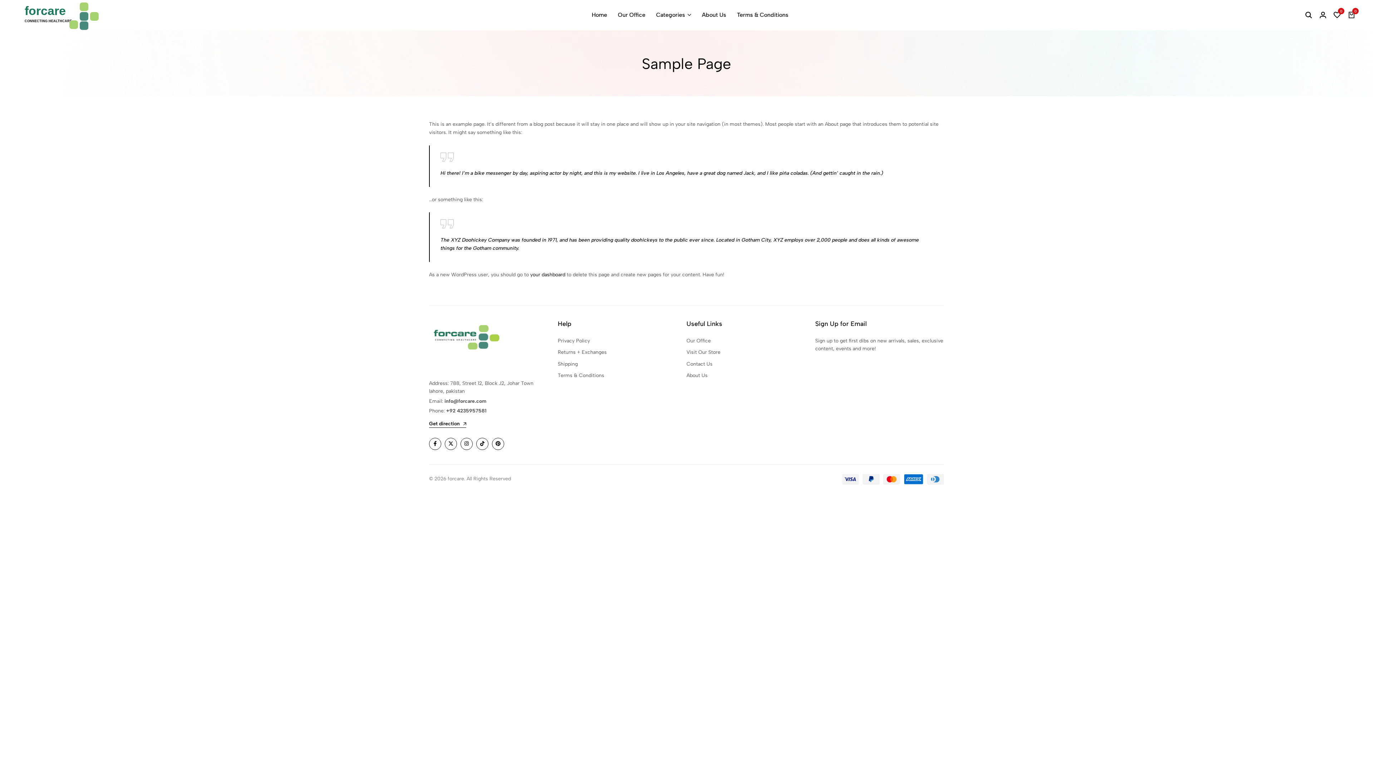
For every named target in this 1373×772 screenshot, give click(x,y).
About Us (714, 14)
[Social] (435, 444)
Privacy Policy (574, 341)
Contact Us (699, 364)
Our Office (631, 14)
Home (599, 14)
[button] (1337, 15)
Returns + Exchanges (582, 352)
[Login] (1323, 15)
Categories (670, 14)
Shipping (568, 364)
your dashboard (547, 275)
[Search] (1308, 15)
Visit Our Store (703, 352)
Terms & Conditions (762, 14)
